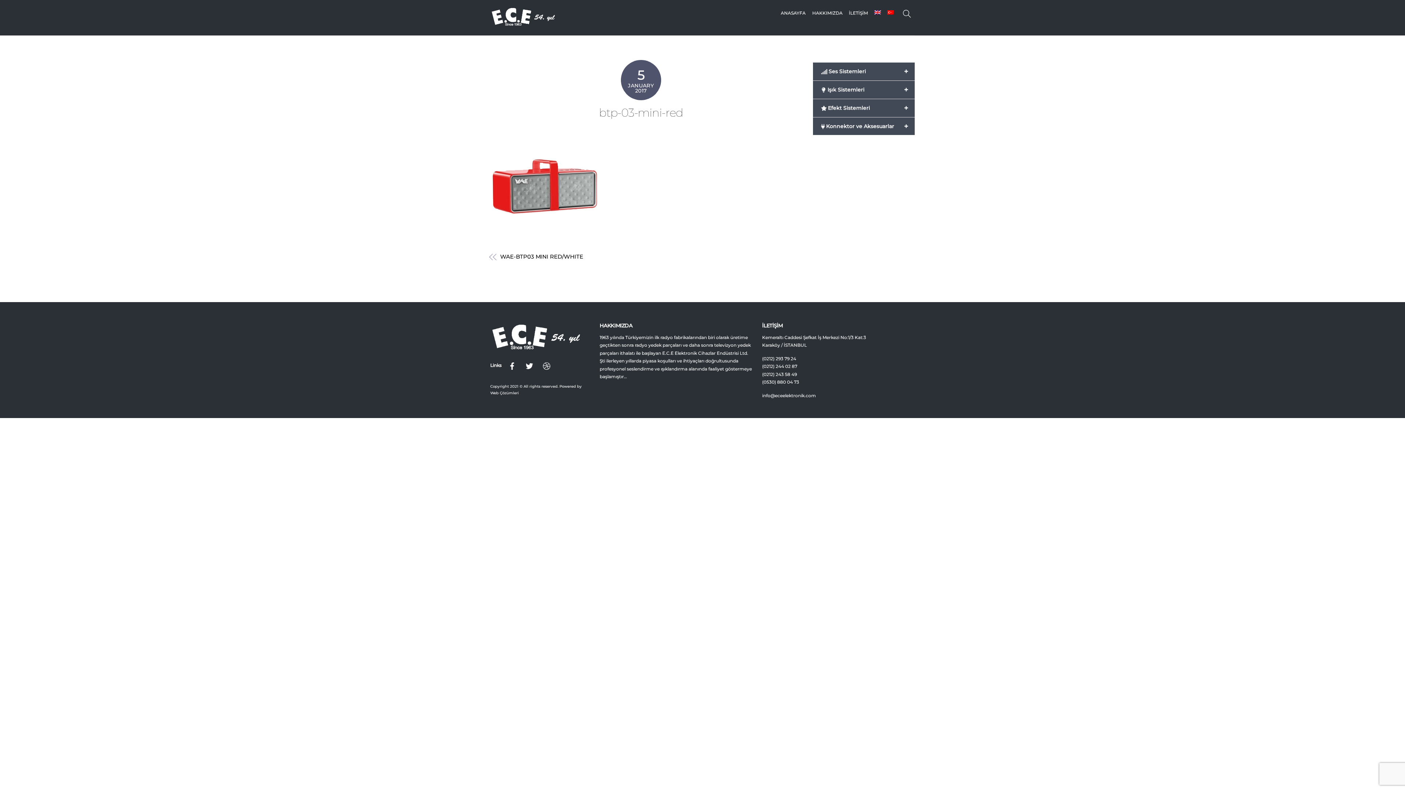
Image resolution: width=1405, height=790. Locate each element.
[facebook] (512, 365)
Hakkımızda (827, 13)
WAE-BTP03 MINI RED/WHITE (541, 256)
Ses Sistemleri (867, 71)
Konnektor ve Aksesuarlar (866, 126)
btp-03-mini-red (641, 113)
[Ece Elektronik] (523, 24)
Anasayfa (793, 13)
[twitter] (529, 365)
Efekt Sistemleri (867, 108)
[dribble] (546, 365)
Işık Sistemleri (867, 89)
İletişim (858, 13)
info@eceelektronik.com (789, 395)
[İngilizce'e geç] (877, 13)
